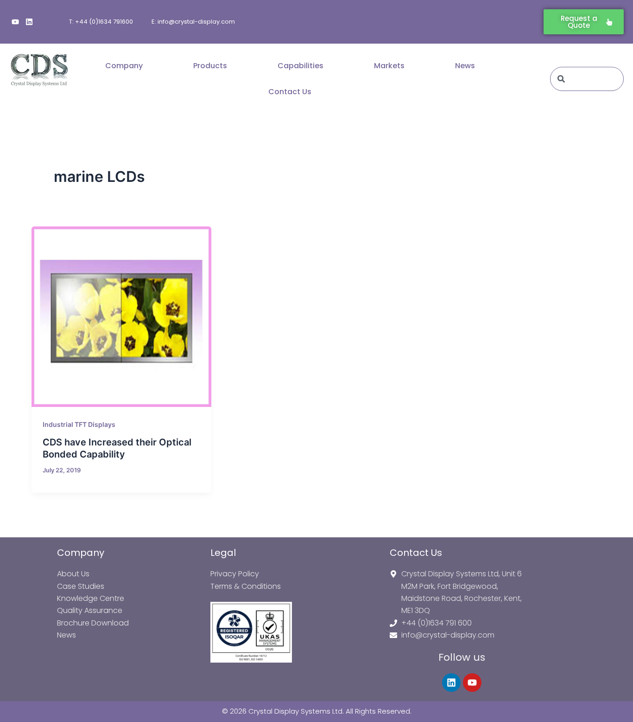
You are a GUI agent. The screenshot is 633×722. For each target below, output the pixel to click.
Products (210, 65)
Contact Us (289, 91)
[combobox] (587, 79)
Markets (389, 65)
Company (124, 65)
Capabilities (300, 65)
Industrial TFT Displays (79, 424)
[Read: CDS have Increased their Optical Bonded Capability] (122, 316)
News (465, 65)
